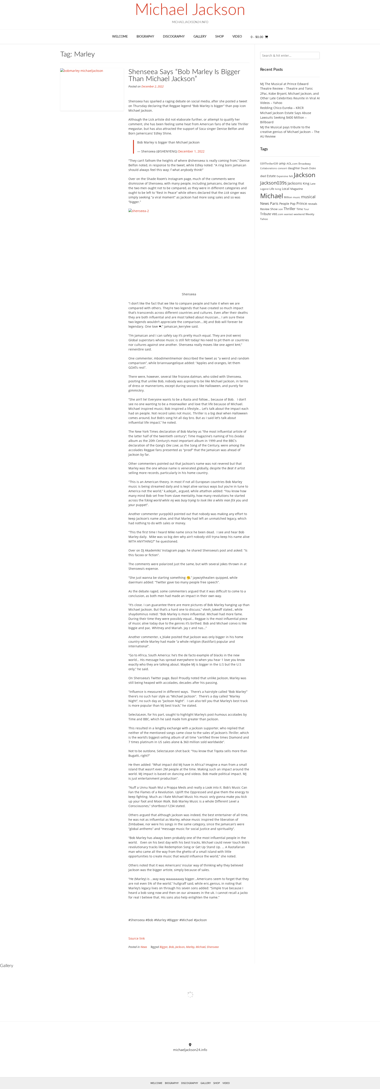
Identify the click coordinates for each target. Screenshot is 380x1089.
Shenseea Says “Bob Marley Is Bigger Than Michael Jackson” (184, 75)
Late (313, 183)
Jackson (180, 947)
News (144, 947)
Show (274, 209)
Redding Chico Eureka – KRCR (282, 108)
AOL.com (292, 163)
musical (308, 196)
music (296, 197)
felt (291, 176)
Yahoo (264, 219)
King (306, 183)
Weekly (309, 214)
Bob (171, 947)
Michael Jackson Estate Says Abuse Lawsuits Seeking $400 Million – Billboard (285, 117)
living (278, 189)
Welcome (120, 36)
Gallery (200, 36)
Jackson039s (273, 183)
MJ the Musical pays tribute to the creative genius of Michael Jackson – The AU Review (290, 131)
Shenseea (213, 947)
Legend (264, 189)
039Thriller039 (269, 163)
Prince (301, 203)
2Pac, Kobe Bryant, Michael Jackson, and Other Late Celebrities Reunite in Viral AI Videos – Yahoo (290, 98)
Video (237, 36)
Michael (200, 947)
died (263, 176)
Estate (271, 176)
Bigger (164, 947)
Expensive (282, 176)
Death (304, 168)
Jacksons (295, 183)
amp (282, 163)
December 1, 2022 (191, 151)
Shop (219, 36)
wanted (288, 214)
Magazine (296, 189)
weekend (299, 214)
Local (285, 189)
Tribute (265, 214)
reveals (312, 204)
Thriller (290, 208)
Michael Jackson (190, 10)
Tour (306, 209)
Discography (174, 36)
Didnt (312, 168)
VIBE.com (277, 214)
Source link (136, 938)
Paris (274, 203)
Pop (293, 203)
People (284, 203)
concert (282, 168)
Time (299, 209)
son (280, 209)
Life (271, 189)
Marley (190, 947)
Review (264, 209)
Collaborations (268, 168)
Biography (145, 36)
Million (288, 197)
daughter (294, 168)
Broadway (304, 163)
